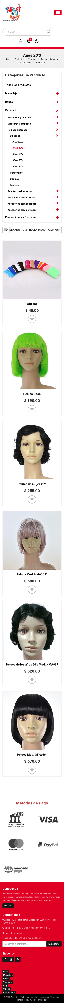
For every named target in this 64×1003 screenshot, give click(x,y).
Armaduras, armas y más (21, 197)
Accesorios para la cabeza (22, 203)
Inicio (8, 59)
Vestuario (32, 59)
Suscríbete (54, 944)
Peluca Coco (32, 394)
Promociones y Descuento (21, 217)
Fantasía (14, 185)
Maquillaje (11, 93)
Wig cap (32, 303)
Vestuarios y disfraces (20, 117)
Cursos (6, 989)
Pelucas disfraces (49, 59)
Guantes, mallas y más (20, 191)
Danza (9, 102)
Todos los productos (18, 85)
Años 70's (17, 160)
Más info (8, 906)
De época (27, 63)
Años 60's (17, 154)
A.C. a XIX (17, 141)
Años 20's (40, 63)
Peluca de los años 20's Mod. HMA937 (32, 664)
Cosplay (14, 179)
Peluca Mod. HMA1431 (32, 574)
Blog (5, 985)
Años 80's (17, 166)
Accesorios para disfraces (22, 210)
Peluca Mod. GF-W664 (32, 754)
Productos (19, 59)
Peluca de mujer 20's (32, 484)
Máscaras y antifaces (19, 123)
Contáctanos (9, 992)
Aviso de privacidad (38, 1000)
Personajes (16, 172)
